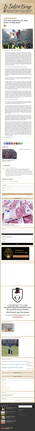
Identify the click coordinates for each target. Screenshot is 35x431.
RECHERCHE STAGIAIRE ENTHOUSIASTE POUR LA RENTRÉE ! (12, 367)
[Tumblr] (17, 144)
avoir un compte (7, 181)
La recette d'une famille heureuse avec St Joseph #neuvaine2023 (16, 284)
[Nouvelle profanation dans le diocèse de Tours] (3, 414)
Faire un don (20, 411)
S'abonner (20, 413)
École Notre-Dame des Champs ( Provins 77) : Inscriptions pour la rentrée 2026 (14, 361)
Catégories (4, 385)
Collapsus (7, 167)
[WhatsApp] (21, 144)
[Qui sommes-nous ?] (15, 400)
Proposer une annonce (17, 372)
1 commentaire (8, 26)
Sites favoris (4, 388)
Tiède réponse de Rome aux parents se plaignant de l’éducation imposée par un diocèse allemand (11, 421)
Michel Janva (9, 25)
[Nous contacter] (16, 400)
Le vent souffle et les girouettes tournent (24, 149)
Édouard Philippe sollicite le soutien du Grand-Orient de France (11, 408)
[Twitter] (5, 144)
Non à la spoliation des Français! (8, 224)
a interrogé (8, 50)
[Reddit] (14, 144)
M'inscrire (32, 195)
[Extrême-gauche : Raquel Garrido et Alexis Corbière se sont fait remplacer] (9, 158)
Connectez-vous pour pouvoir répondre (11, 176)
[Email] (19, 144)
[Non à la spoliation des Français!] (17, 223)
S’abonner (4, 384)
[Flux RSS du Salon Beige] (18, 400)
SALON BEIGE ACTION (17, 198)
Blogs (3, 381)
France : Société (14, 18)
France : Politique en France (8, 18)
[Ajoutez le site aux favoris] (17, 400)
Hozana (24, 284)
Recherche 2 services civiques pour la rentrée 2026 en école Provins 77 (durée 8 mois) (16, 364)
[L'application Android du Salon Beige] (19, 400)
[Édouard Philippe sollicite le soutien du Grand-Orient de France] (3, 410)
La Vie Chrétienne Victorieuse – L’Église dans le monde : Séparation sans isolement (10, 417)
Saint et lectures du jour (6, 387)
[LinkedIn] (12, 144)
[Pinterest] (9, 144)
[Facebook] (7, 144)
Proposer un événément (17, 376)
